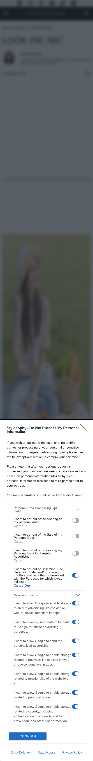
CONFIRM (28, 736)
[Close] (84, 428)
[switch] (75, 520)
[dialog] (46, 590)
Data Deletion (21, 752)
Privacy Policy (72, 752)
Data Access (46, 752)
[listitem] (46, 509)
